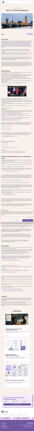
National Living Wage (11, 115)
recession (4, 162)
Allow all (27, 220)
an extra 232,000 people (9, 112)
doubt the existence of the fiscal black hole (12, 234)
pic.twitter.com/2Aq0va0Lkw (17, 288)
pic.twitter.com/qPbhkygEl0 (24, 270)
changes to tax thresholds (12, 100)
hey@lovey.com (3, 422)
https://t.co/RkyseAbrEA (14, 270)
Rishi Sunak (20, 50)
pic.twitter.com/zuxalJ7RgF (25, 169)
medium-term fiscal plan (17, 52)
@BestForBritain (27, 257)
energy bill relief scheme (7, 151)
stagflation (26, 240)
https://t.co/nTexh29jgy (8, 288)
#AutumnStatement (17, 169)
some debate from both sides (12, 225)
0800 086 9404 (3, 425)
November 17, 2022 (14, 136)
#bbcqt (12, 287)
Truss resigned (24, 49)
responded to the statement (18, 276)
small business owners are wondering (11, 185)
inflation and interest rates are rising (19, 75)
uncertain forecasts (22, 235)
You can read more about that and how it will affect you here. (11, 180)
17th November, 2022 (20, 290)
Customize (16, 220)
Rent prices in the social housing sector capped (10, 120)
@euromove (3, 258)
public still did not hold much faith (25, 43)
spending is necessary (20, 230)
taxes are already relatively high (13, 231)
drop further (15, 76)
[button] (31, 2)
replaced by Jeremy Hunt (14, 45)
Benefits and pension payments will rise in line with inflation (12, 118)
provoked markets (20, 41)
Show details (29, 217)
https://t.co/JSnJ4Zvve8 (26, 192)
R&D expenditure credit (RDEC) (13, 182)
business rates (29, 164)
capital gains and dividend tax (21, 117)
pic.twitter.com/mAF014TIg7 (10, 258)
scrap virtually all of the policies (22, 46)
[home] (3, 2)
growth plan (4, 64)
